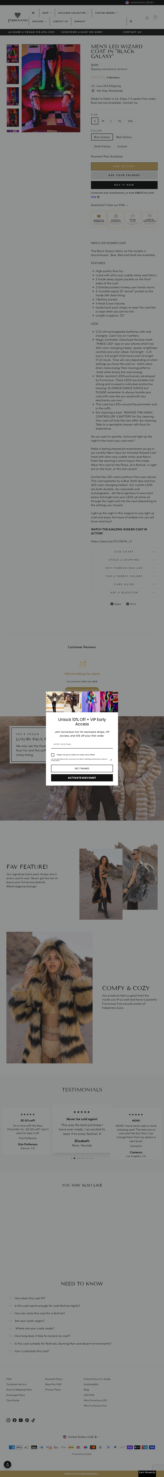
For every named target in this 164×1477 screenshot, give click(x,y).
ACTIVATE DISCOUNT (82, 778)
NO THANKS (82, 768)
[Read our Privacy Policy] (111, 760)
